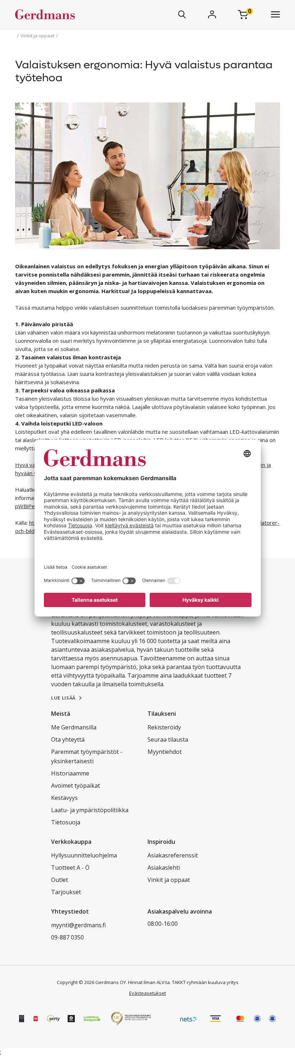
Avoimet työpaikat (75, 785)
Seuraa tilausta (168, 739)
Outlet (59, 880)
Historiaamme (70, 773)
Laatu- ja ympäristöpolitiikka (89, 810)
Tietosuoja (65, 822)
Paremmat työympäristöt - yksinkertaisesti (86, 756)
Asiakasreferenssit (173, 855)
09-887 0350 (67, 937)
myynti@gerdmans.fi (78, 925)
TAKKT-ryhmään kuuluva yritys (205, 982)
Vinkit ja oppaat (169, 880)
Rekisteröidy (164, 727)
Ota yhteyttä (68, 739)
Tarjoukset (66, 892)
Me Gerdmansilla (73, 727)
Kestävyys (64, 798)
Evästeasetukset (147, 993)
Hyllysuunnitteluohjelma (84, 855)
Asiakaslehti (164, 867)
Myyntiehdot (165, 752)
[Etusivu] (66, 14)
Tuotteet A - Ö (70, 867)
